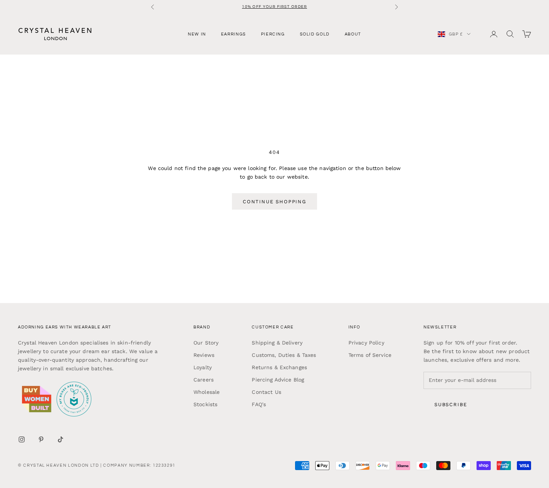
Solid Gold (315, 34)
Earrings (233, 34)
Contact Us (266, 392)
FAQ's (259, 404)
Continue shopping (274, 201)
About (353, 34)
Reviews (203, 355)
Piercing (273, 34)
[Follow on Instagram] (21, 439)
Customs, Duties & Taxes (284, 355)
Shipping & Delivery (277, 343)
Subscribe (450, 404)
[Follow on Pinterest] (41, 439)
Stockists (205, 404)
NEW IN (197, 34)
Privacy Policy (366, 343)
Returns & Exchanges (279, 367)
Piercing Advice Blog (278, 380)
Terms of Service (369, 355)
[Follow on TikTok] (60, 439)
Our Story (205, 343)
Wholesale (206, 392)
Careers (203, 380)
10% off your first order (274, 7)
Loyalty (202, 367)
